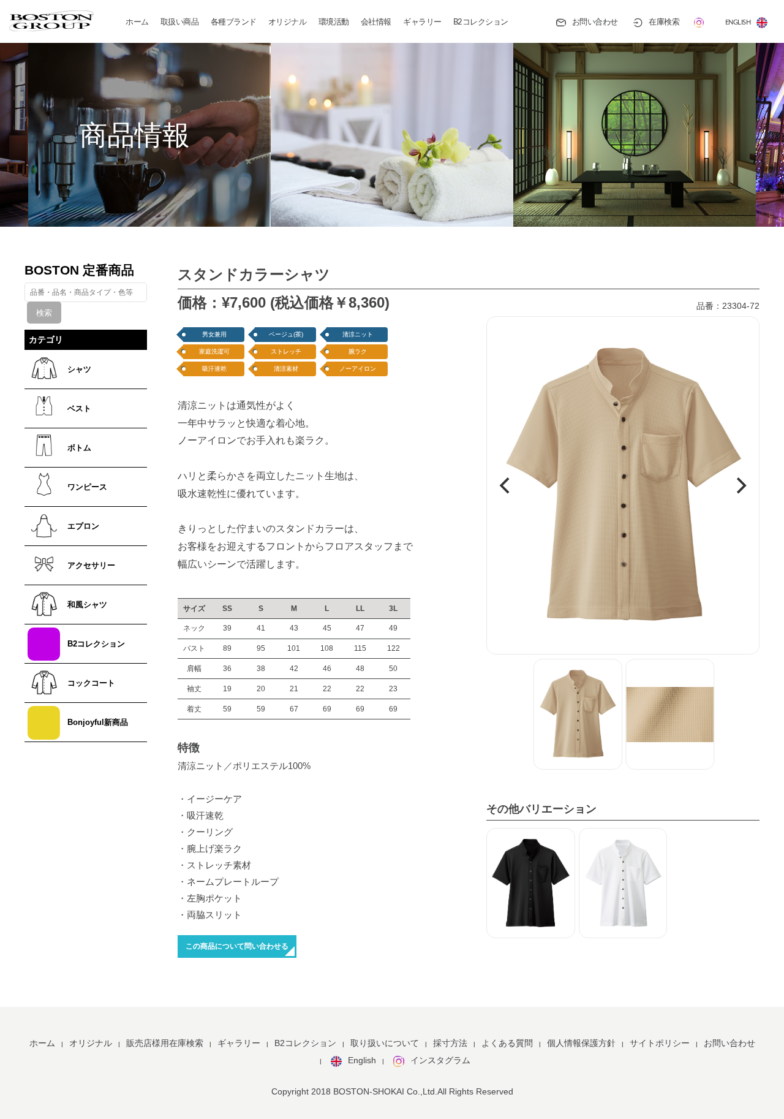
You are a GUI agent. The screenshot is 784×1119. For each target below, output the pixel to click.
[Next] (739, 485)
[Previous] (505, 485)
